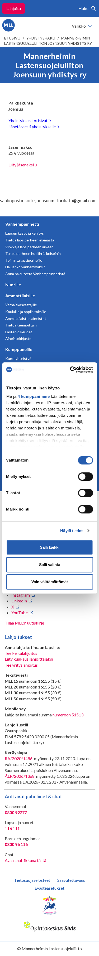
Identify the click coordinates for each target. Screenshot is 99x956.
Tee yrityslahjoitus (21, 664)
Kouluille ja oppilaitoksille (25, 311)
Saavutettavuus (71, 880)
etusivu (12, 38)
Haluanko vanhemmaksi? (25, 267)
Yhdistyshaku (40, 38)
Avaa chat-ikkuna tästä (25, 860)
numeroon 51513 (68, 714)
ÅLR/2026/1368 (20, 776)
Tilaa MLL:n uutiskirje (24, 622)
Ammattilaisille (20, 295)
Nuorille (13, 284)
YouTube (19, 612)
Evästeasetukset (49, 887)
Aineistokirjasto (18, 338)
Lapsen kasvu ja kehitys (24, 233)
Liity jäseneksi (21, 164)
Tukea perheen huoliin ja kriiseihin (33, 253)
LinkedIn (19, 600)
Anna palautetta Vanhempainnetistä (35, 273)
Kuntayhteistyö (18, 358)
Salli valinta (49, 564)
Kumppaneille (18, 349)
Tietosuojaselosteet (32, 880)
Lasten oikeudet (18, 332)
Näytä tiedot (71, 530)
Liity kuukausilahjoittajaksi (29, 658)
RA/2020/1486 (18, 758)
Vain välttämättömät (49, 581)
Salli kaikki (49, 547)
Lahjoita (13, 8)
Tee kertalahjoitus (21, 653)
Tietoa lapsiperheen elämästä (29, 240)
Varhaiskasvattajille (21, 305)
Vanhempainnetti (22, 223)
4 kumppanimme (33, 396)
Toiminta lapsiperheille (23, 260)
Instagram (20, 594)
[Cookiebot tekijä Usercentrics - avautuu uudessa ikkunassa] (70, 369)
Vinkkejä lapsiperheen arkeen (29, 247)
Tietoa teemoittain (21, 325)
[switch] (85, 476)
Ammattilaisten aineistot (25, 318)
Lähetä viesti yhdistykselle (32, 126)
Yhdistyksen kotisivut (28, 120)
